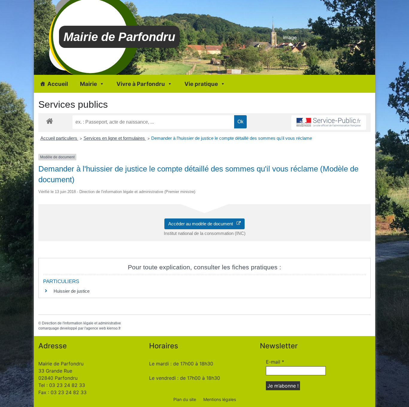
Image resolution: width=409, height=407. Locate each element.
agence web (96, 328)
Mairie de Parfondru (119, 36)
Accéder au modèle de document (202, 223)
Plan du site (184, 399)
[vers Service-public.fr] (328, 122)
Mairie (88, 84)
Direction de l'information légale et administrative (81, 323)
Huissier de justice (72, 291)
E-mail (275, 362)
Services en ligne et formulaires (115, 138)
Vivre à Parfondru (140, 84)
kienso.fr (114, 328)
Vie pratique (201, 84)
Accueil (57, 84)
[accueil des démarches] (49, 120)
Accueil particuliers (59, 138)
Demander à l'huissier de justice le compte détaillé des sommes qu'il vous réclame (231, 138)
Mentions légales (219, 399)
